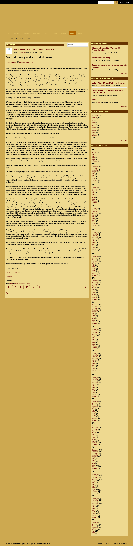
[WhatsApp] (27, 287)
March (94, 159)
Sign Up (122, 2)
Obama (94, 130)
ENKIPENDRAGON (26, 62)
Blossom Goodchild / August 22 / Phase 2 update (106, 49)
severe (94, 127)
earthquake (95, 115)
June (93, 154)
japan (93, 123)
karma (20, 283)
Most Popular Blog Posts (102, 78)
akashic (11, 283)
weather (94, 118)
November (95, 166)
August (94, 152)
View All (124, 74)
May (93, 156)
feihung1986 (22, 52)
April (93, 158)
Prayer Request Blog (101, 57)
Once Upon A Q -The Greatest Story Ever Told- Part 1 (107, 91)
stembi (99, 53)
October (94, 168)
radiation (94, 135)
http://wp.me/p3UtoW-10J (14, 273)
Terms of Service (120, 543)
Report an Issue (104, 543)
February (94, 161)
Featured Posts (23, 39)
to (92, 137)
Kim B (99, 60)
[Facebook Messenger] (8, 287)
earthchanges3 (26, 8)
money (24, 283)
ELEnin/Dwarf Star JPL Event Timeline (108, 83)
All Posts (9, 39)
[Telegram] (33, 287)
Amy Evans (101, 86)
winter (94, 125)
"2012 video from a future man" (105, 100)
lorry (99, 102)
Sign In (128, 2)
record (28, 283)
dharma (16, 283)
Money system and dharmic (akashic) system (34, 49)
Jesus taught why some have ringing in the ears (109, 66)
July (93, 173)
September (95, 170)
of (92, 120)
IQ (98, 95)
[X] (14, 287)
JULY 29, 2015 (11, 62)
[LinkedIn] (21, 287)
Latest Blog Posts (99, 44)
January (94, 182)
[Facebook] (39, 287)
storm (93, 132)
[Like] (85, 287)
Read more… (9, 276)
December (95, 187)
